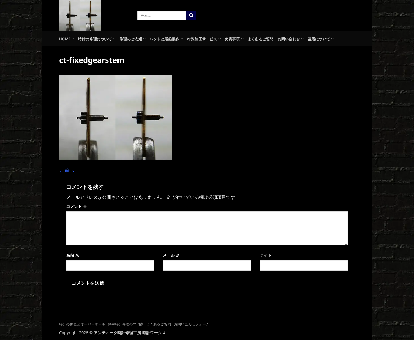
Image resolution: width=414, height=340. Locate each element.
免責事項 (232, 38)
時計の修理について (95, 38)
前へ (66, 170)
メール (171, 255)
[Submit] (191, 15)
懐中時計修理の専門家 (126, 324)
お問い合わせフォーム (192, 324)
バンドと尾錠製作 (164, 38)
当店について (319, 38)
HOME (64, 38)
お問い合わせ (289, 38)
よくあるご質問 (261, 38)
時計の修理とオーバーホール (82, 324)
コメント (76, 206)
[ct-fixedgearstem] (115, 117)
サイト (265, 255)
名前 (72, 255)
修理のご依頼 (130, 38)
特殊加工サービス (202, 38)
